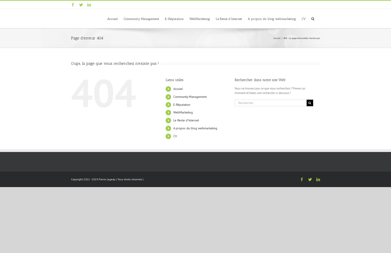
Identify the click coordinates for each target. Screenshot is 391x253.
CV (175, 136)
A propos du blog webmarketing (195, 128)
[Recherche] (312, 18)
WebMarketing (183, 112)
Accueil (178, 89)
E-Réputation (181, 105)
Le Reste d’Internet (186, 120)
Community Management (190, 97)
